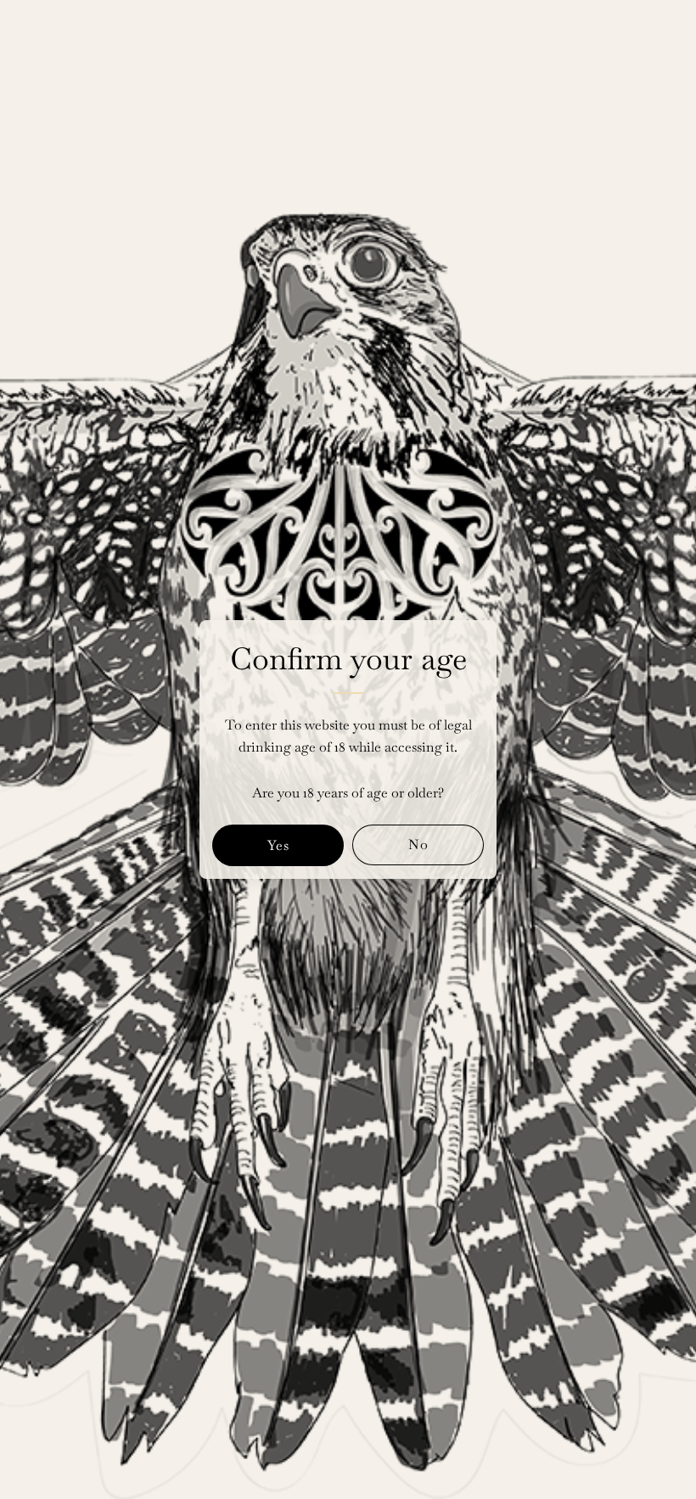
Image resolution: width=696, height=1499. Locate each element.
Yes (278, 845)
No (418, 844)
